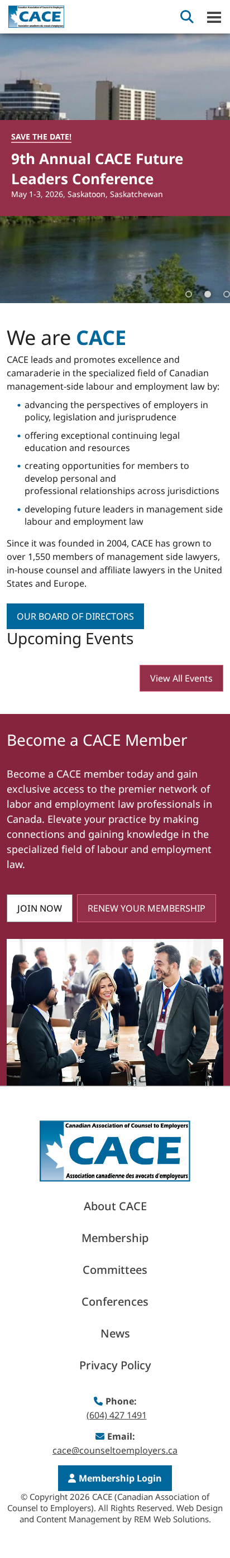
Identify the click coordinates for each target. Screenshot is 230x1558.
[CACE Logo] (115, 1150)
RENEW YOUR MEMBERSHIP (146, 908)
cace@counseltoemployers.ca (115, 1450)
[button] (207, 168)
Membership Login (120, 1478)
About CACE (115, 1206)
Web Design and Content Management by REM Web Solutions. (121, 1513)
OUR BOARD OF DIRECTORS (75, 616)
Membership (115, 1237)
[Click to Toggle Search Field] (187, 16)
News (115, 1333)
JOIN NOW (39, 908)
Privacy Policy (115, 1365)
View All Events (181, 678)
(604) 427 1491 (117, 1415)
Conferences (115, 1301)
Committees (115, 1269)
